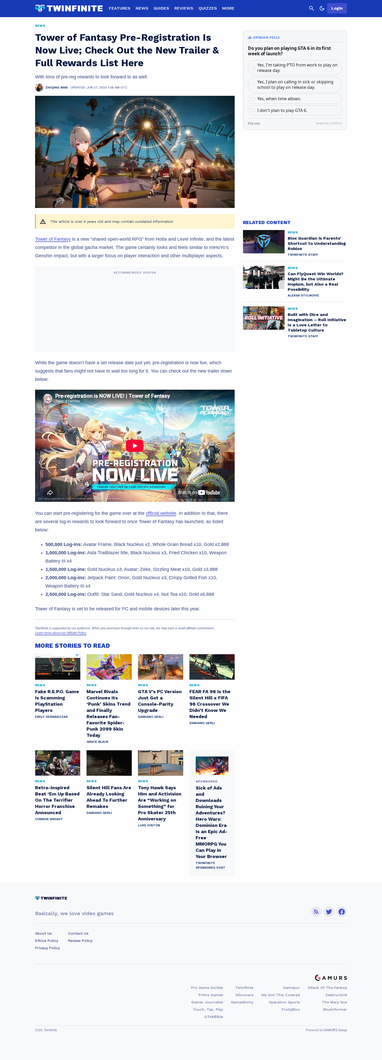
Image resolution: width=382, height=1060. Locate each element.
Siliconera (244, 995)
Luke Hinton (149, 825)
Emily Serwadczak (51, 717)
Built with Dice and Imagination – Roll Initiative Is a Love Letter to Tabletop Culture (317, 322)
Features (119, 8)
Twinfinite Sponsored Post (210, 865)
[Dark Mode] (322, 8)
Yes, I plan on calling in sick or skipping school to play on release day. (295, 84)
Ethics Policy (46, 941)
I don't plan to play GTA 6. (282, 110)
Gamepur (291, 987)
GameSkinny (242, 1002)
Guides (161, 8)
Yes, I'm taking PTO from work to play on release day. (297, 67)
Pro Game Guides (207, 987)
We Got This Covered (280, 995)
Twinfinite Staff (303, 254)
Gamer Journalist (207, 1002)
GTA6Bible (213, 1017)
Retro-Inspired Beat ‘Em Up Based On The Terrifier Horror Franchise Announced (57, 800)
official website (161, 513)
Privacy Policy (47, 948)
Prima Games (211, 995)
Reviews (183, 8)
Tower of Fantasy (53, 239)
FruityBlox (291, 1009)
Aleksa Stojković (303, 295)
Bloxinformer (335, 1009)
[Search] (311, 8)
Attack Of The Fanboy (327, 987)
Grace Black (97, 742)
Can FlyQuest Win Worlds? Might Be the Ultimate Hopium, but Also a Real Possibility (315, 281)
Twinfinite (244, 987)
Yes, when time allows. (279, 99)
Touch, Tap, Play (208, 1009)
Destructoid (336, 995)
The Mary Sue (334, 1002)
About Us (43, 933)
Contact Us (78, 933)
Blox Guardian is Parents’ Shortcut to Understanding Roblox (317, 243)
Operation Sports (284, 1002)
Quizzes (208, 8)
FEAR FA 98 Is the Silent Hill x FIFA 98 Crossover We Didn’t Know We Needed (209, 704)
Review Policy (80, 941)
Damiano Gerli (150, 717)
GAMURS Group (335, 1030)
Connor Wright (49, 819)
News (142, 8)
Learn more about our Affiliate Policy (60, 633)
